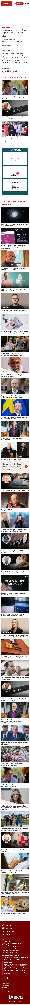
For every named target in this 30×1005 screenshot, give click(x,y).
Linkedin (27, 957)
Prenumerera (19, 3)
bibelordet (6, 68)
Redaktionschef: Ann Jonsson (9, 992)
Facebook (15, 957)
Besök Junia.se (5, 983)
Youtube (22, 959)
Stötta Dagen (5, 955)
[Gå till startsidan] (6, 3)
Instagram (21, 957)
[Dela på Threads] (13, 71)
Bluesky (10, 957)
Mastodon (4, 959)
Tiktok (17, 959)
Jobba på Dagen (14, 955)
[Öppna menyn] (27, 4)
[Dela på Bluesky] (16, 71)
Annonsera (4, 987)
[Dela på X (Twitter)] (5, 71)
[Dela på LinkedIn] (8, 71)
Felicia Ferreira (6, 941)
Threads (13, 959)
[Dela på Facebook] (3, 71)
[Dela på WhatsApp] (18, 71)
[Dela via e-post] (10, 71)
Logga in (25, 3)
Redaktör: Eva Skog (7, 989)
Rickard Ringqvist (6, 945)
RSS (9, 959)
